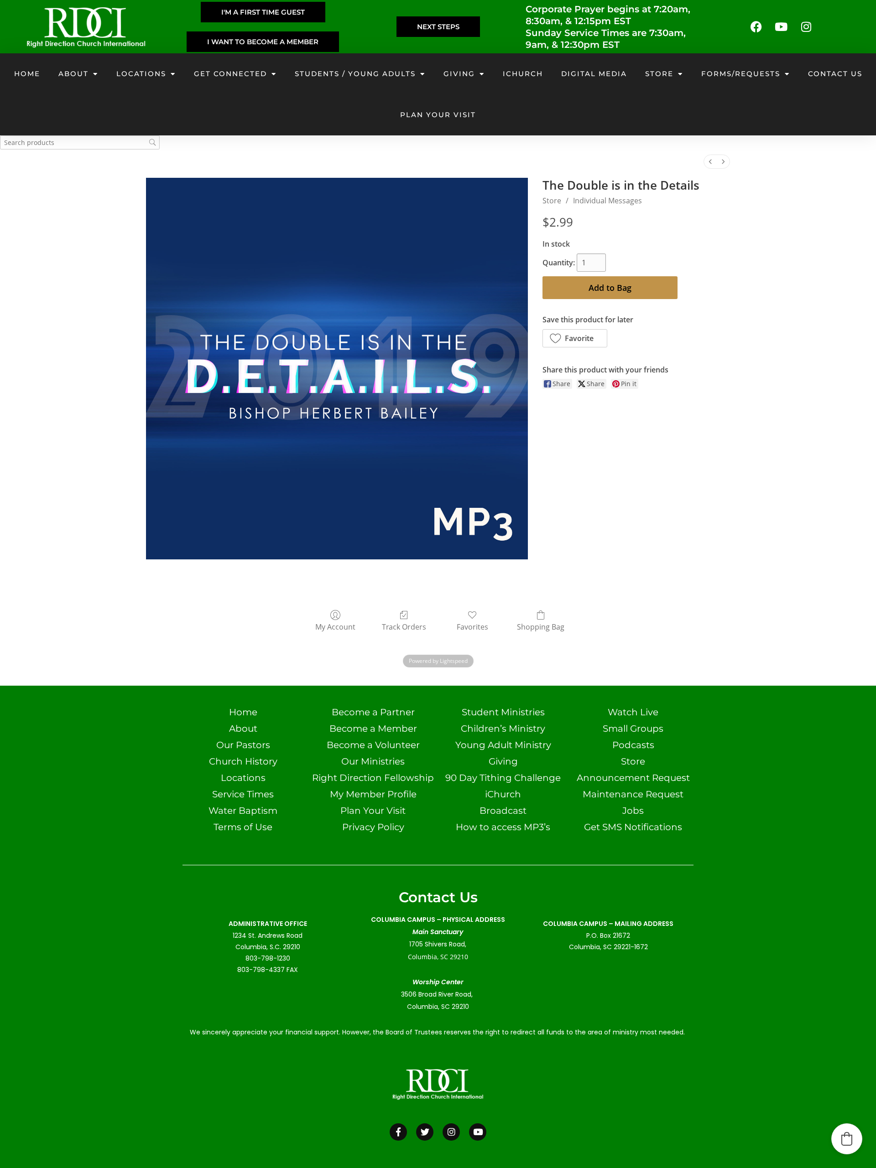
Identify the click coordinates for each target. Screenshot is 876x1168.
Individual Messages (607, 201)
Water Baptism (243, 810)
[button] (574, 338)
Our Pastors (243, 744)
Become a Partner (373, 712)
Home (27, 73)
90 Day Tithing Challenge (503, 777)
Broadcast (503, 810)
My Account (335, 626)
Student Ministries (503, 712)
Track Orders (404, 626)
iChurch (523, 73)
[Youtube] (781, 27)
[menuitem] (710, 161)
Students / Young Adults (355, 73)
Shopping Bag (540, 626)
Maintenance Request (633, 794)
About (73, 73)
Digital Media (594, 73)
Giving (459, 73)
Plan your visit (438, 114)
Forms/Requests (740, 73)
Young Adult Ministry (503, 744)
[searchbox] (80, 142)
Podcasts (633, 744)
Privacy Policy (373, 827)
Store (659, 73)
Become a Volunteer (373, 744)
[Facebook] (756, 27)
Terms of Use (243, 827)
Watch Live (633, 712)
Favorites (472, 626)
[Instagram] (806, 27)
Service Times (243, 794)
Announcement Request (633, 777)
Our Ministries (373, 761)
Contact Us (835, 73)
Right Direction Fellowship (373, 777)
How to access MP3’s (503, 827)
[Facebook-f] (398, 1132)
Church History (243, 761)
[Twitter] (424, 1132)
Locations (141, 73)
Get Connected (230, 73)
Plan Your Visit (373, 810)
